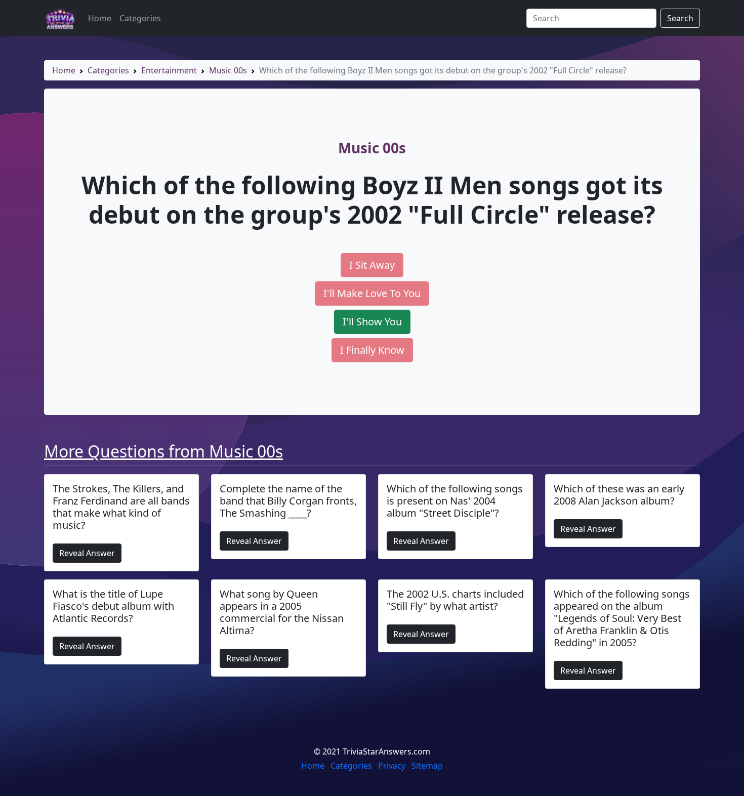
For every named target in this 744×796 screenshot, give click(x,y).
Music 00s (228, 70)
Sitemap (427, 765)
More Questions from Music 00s (163, 451)
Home (99, 18)
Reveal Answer (87, 553)
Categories (140, 18)
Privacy (391, 765)
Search (680, 18)
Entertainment (169, 70)
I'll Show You (372, 321)
